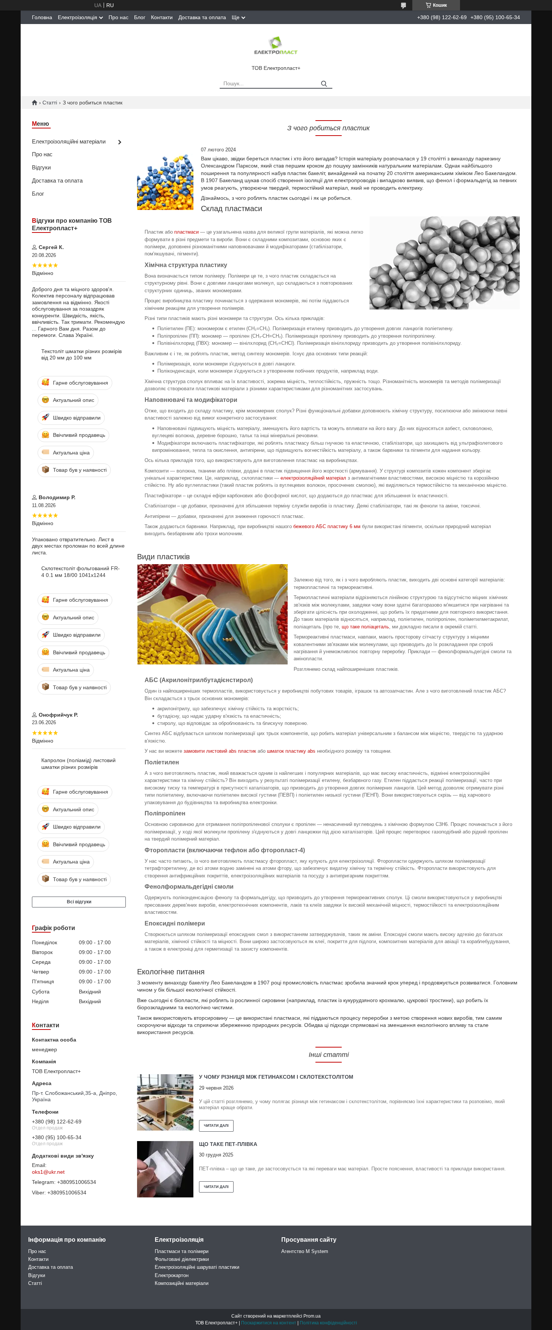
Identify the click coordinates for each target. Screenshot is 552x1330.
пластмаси (186, 232)
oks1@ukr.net (48, 1172)
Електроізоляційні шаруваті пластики (197, 1267)
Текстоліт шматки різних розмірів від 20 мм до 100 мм (81, 354)
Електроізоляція (77, 17)
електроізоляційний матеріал (313, 478)
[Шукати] (323, 84)
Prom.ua (312, 1316)
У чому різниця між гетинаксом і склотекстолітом (276, 1077)
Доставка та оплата (202, 17)
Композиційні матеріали (181, 1283)
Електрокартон (172, 1275)
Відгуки (41, 167)
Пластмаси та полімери (181, 1251)
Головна (42, 17)
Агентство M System (304, 1251)
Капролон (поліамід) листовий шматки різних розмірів (78, 763)
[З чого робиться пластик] (165, 182)
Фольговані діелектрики (182, 1259)
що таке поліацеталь (365, 627)
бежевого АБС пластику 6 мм (326, 526)
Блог (139, 17)
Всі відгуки (79, 901)
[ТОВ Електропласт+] (276, 46)
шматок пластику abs (291, 751)
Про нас (118, 17)
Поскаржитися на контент (268, 1322)
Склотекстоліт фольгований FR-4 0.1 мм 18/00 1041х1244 (80, 571)
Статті (49, 102)
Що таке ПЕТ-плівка (228, 1144)
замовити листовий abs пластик (220, 751)
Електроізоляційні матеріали (69, 141)
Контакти (162, 17)
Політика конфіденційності (328, 1322)
